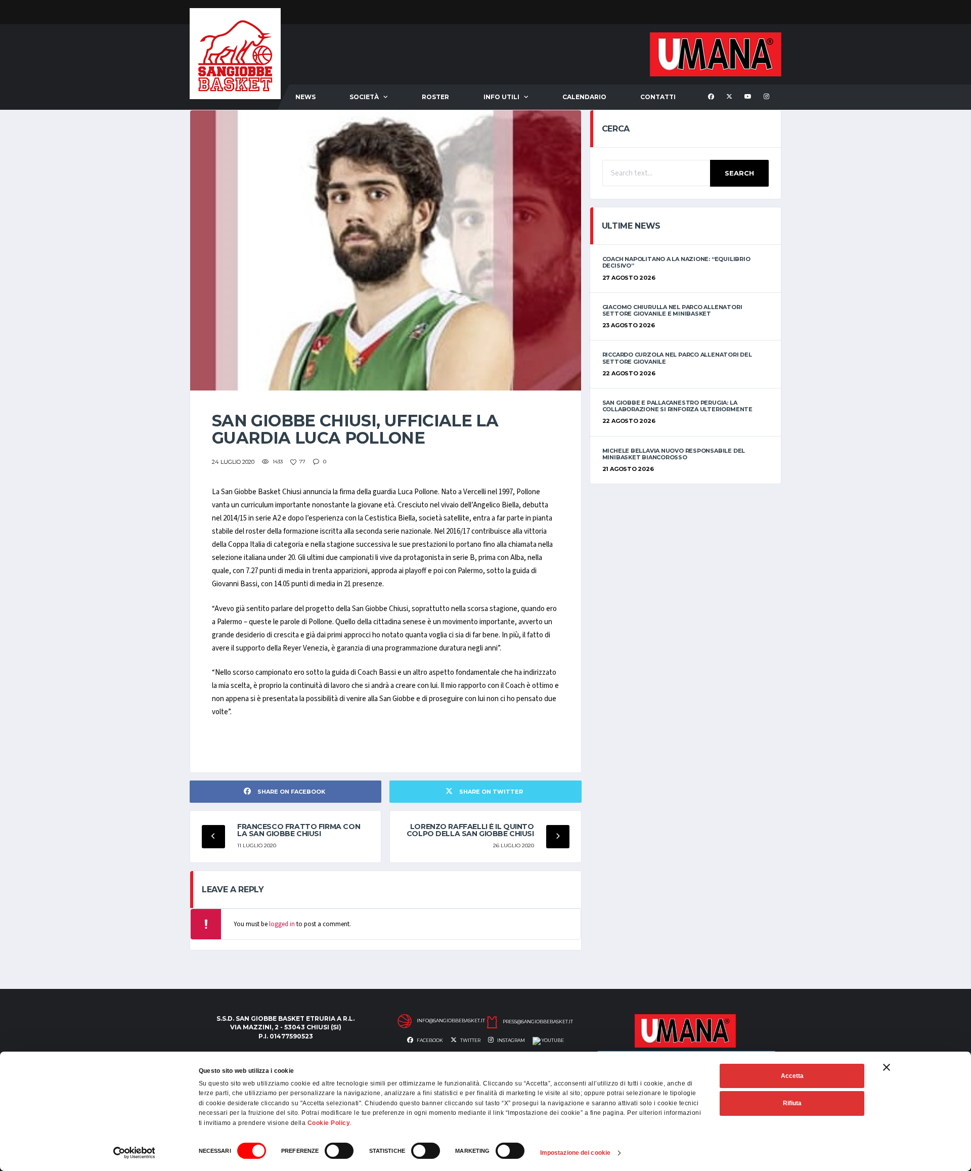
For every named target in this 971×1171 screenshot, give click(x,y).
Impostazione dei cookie (575, 1152)
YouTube (552, 1040)
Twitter (469, 1040)
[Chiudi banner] (886, 1067)
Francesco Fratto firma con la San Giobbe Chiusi (298, 830)
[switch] (339, 1151)
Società (364, 97)
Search (739, 173)
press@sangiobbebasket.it (538, 1021)
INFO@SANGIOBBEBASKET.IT (451, 1020)
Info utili (501, 97)
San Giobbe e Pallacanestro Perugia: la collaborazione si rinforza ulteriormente (677, 406)
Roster (435, 97)
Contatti (658, 97)
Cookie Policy (328, 1122)
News (305, 97)
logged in (282, 924)
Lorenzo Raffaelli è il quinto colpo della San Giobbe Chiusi (470, 830)
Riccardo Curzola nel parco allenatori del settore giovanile (677, 358)
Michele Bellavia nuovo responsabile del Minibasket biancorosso (673, 454)
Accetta (792, 1075)
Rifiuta (792, 1103)
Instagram (510, 1040)
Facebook (429, 1040)
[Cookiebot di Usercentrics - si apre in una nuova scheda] (134, 1153)
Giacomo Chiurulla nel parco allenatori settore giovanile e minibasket (672, 310)
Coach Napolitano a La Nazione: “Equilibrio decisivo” (676, 262)
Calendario (584, 97)
